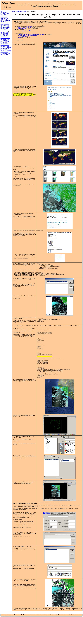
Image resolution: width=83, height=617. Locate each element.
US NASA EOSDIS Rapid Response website (27, 35)
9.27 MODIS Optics (5, 36)
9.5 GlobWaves (4, 17)
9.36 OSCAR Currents (6, 47)
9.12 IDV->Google (4, 21)
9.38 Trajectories (4, 49)
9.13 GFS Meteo (4, 22)
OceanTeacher (29, 26)
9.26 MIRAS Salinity (5, 35)
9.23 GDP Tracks (4, 33)
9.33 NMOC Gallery (5, 43)
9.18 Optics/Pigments (5, 27)
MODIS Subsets (24, 36)
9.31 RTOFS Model (5, 41)
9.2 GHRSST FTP (5, 13)
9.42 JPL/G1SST (4, 54)
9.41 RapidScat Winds (5, 53)
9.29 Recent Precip (5, 39)
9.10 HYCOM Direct (5, 20)
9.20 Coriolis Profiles (5, 29)
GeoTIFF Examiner (22, 32)
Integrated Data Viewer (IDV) (24, 30)
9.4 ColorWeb (4, 15)
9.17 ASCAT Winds (5, 26)
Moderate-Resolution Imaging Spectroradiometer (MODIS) (31, 34)
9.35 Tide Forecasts (5, 46)
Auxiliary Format (22, 28)
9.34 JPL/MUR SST (5, 45)
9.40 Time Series (4, 52)
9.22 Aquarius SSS (5, 32)
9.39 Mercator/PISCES (6, 50)
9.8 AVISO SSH (4, 19)
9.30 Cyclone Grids (5, 40)
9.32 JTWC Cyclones (5, 42)
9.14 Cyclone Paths (5, 24)
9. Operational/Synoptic (21, 11)
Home (13, 11)
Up (1, 11)
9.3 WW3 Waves (4, 14)
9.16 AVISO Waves (5, 25)
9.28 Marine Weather (5, 38)
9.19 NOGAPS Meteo (5, 28)
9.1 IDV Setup (4, 12)
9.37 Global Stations (5, 48)
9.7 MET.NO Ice (4, 18)
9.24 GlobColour (4, 34)
